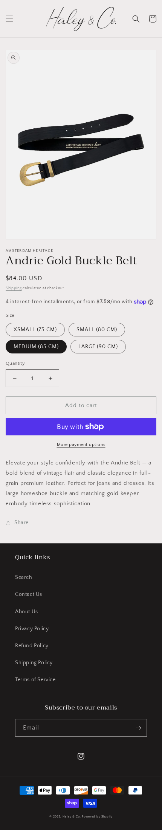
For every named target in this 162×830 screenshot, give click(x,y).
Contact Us (28, 594)
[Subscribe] (138, 728)
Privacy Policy (32, 629)
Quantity (15, 363)
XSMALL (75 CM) (35, 330)
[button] (9, 19)
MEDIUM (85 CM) (36, 347)
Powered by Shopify (97, 816)
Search (23, 577)
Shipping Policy (34, 663)
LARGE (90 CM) (98, 347)
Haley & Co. (72, 816)
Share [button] (21, 523)
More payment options (81, 444)
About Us (26, 612)
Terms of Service (35, 680)
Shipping (14, 288)
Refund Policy (32, 646)
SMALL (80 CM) (96, 330)
